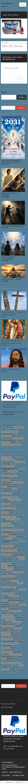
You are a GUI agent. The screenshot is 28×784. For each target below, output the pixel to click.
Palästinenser (7, 591)
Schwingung (19, 617)
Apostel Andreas (7, 473)
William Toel (6, 665)
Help (16, 559)
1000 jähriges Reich (8, 425)
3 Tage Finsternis (8, 427)
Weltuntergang (7, 656)
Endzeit (5, 512)
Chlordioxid (18, 491)
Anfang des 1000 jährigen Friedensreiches (10, 469)
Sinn (3, 619)
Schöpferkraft (7, 615)
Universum (5, 632)
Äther (12, 480)
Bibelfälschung (12, 486)
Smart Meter (20, 619)
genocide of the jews (9, 544)
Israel (4, 565)
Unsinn (17, 632)
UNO (12, 632)
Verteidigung (6, 645)
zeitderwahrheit (15, 667)
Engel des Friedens (8, 433)
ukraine (4, 630)
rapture (4, 608)
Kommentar (20, 78)
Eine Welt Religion (8, 506)
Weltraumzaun (16, 654)
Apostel (21, 471)
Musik (20, 440)
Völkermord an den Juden (10, 637)
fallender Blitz (7, 525)
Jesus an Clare (19, 567)
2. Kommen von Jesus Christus (11, 455)
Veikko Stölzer (7, 639)
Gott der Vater (7, 438)
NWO (17, 589)
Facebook (15, 523)
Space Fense (17, 621)
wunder (15, 665)
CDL (15, 488)
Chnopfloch (6, 493)
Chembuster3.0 (7, 491)
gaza (3, 538)
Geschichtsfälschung (9, 548)
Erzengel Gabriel (13, 519)
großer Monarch (18, 554)
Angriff (4, 471)
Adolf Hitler (19, 461)
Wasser (12, 647)
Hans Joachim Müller (9, 557)
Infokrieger (6, 563)
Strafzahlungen (7, 626)
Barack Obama (6, 482)
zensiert (5, 669)
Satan (4, 613)
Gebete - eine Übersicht (10, 369)
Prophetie (5, 442)
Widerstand (11, 658)
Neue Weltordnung (8, 587)
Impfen (15, 561)
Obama (23, 589)
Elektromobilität (8, 510)
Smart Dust (10, 619)
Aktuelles (15, 412)
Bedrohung (6, 484)
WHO (3, 658)
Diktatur (16, 501)
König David (17, 570)
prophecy (14, 602)
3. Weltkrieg (19, 459)
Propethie (5, 602)
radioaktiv (16, 606)
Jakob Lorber (12, 565)
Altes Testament (8, 466)
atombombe (6, 478)
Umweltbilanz (14, 630)
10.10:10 (4, 453)
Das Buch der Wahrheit (9, 431)
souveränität (6, 621)
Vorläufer (16, 645)
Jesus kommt (18, 438)
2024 (18, 457)
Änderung (5, 480)
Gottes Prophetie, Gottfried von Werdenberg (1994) (13, 767)
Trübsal (13, 442)
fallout (17, 525)
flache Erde (6, 436)
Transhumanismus (8, 628)
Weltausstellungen (9, 650)
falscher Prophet (8, 527)
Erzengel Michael (8, 521)
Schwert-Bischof (8, 617)
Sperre (4, 624)
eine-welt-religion (8, 508)
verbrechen (21, 641)
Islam (19, 563)
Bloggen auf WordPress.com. (9, 780)
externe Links (18, 775)
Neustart (7, 3)
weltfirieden (6, 652)
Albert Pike (6, 464)
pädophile (5, 595)
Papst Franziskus (7, 593)
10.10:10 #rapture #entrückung (8, 258)
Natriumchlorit (13, 585)
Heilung (21, 557)
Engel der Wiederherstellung (12, 514)
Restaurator (13, 608)
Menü (22, 4)
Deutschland (6, 501)
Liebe (4, 574)
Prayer (4, 600)
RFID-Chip (5, 611)
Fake (21, 523)
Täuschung (18, 626)
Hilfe (22, 559)
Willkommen (7, 762)
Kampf (10, 570)
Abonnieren (21, 108)
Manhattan (6, 580)
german (16, 546)
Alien (13, 464)
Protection (15, 604)
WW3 (21, 665)
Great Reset (6, 554)
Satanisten (11, 613)
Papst (15, 591)
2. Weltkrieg (6, 457)
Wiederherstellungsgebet (11, 444)
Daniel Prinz (6, 495)
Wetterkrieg (19, 656)
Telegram (6, 775)
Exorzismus (6, 523)
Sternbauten (12, 624)
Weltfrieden (17, 652)
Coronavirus (11, 429)
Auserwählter (16, 478)
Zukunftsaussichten (9, 671)
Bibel (4, 429)
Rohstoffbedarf (15, 611)
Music (20, 583)
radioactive (6, 606)
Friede (12, 536)
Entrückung (21, 433)
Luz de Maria (11, 574)
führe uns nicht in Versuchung (12, 529)
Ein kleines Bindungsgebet (12, 226)
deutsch (5, 499)
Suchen (4, 92)
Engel (11, 512)
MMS (21, 580)
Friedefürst (21, 536)
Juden (4, 570)
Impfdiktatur (6, 561)
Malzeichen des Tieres (9, 578)
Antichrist (13, 471)
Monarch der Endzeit (9, 440)
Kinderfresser (7, 572)
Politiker (18, 598)
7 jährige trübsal (7, 461)
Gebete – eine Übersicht (12, 772)
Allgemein (19, 427)
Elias (18, 510)
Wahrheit (5, 647)
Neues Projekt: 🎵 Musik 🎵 (12, 279)
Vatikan (14, 634)
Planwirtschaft (7, 598)
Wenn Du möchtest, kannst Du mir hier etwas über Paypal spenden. (13, 404)
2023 (13, 457)
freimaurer (13, 534)
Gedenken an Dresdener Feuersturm (10, 541)
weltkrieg (5, 654)
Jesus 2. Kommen (7, 567)
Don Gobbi (5, 503)
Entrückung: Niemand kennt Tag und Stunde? (10, 161)
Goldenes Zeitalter (9, 550)
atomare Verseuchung (9, 475)
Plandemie (14, 595)
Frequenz (5, 536)
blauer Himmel (7, 488)
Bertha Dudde (16, 484)
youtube (5, 667)
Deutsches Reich (15, 499)
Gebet (14, 436)
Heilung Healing (7, 559)
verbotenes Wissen (8, 641)
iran (13, 563)
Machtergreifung (8, 576)
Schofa (16, 615)
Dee (20, 497)
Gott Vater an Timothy (10, 552)
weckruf (21, 442)
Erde (3, 519)
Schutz (22, 615)
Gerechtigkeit (7, 546)
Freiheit (5, 534)
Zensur (12, 669)
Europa (18, 521)
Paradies (18, 593)
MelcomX (15, 580)
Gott (19, 550)
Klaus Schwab (18, 572)
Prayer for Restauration (16, 600)
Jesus (20, 565)
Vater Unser (6, 634)
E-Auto (13, 503)
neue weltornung (8, 589)
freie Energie (16, 532)
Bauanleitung (18, 482)
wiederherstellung (9, 660)
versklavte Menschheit (10, 643)
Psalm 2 (23, 604)
